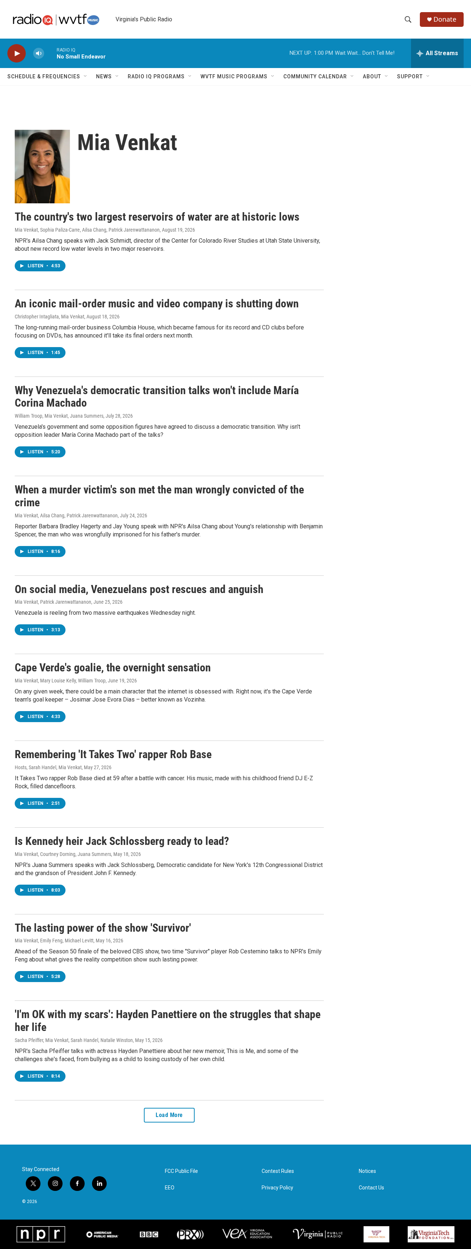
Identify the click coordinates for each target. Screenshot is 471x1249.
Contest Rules (278, 1171)
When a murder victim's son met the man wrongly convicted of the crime (159, 496)
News (104, 76)
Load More (169, 1114)
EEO (169, 1188)
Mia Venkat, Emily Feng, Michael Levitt (54, 940)
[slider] (50, 53)
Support (410, 76)
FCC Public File (181, 1171)
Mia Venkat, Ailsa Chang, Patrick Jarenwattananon (66, 515)
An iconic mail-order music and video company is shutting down (157, 303)
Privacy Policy (277, 1188)
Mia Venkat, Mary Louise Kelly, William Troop (60, 681)
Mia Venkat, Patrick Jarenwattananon (53, 602)
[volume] (38, 53)
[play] (16, 53)
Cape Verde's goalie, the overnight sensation (113, 667)
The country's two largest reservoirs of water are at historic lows (157, 216)
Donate (444, 19)
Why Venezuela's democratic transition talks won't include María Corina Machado (157, 397)
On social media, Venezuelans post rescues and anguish (139, 589)
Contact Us (371, 1188)
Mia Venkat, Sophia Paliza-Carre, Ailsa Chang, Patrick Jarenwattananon (87, 230)
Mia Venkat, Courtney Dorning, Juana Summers (63, 854)
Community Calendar (315, 76)
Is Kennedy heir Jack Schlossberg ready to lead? (122, 841)
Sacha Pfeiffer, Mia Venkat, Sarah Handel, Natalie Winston (74, 1040)
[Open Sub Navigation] (86, 76)
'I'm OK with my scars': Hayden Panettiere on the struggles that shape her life (168, 1021)
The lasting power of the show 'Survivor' (103, 927)
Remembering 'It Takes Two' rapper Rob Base (113, 754)
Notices (367, 1171)
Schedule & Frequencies (43, 76)
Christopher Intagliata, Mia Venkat (49, 317)
